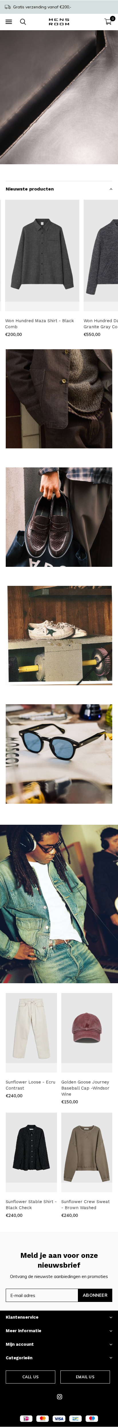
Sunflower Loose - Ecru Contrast (30, 1085)
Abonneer (95, 1295)
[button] (8, 22)
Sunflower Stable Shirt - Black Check (31, 1204)
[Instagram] (59, 1396)
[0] (108, 21)
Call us (30, 1377)
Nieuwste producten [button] (30, 189)
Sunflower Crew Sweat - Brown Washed (85, 1204)
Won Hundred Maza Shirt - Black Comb (39, 323)
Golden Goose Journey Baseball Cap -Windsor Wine (85, 1088)
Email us (85, 1377)
